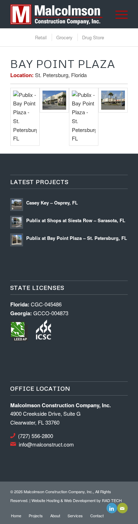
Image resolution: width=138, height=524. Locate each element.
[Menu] (118, 14)
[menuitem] (118, 14)
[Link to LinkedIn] (112, 508)
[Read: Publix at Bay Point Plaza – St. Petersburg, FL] (16, 240)
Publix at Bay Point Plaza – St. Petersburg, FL (76, 238)
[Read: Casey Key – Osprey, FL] (16, 204)
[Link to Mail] (122, 508)
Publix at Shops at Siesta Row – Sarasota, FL (75, 220)
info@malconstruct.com (46, 444)
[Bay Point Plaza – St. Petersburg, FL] (113, 117)
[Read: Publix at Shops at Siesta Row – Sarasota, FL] (16, 222)
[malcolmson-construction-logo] (57, 14)
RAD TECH (112, 500)
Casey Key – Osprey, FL (52, 202)
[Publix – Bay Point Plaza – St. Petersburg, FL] (25, 117)
